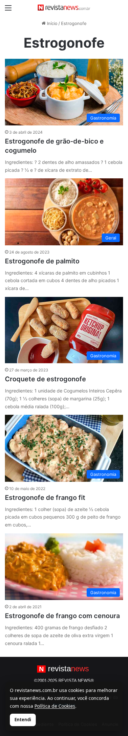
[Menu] (8, 10)
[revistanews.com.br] (64, 8)
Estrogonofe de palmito (42, 261)
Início (51, 23)
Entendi (22, 720)
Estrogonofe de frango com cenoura (62, 616)
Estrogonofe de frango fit (45, 498)
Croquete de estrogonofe (45, 379)
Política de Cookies (54, 706)
